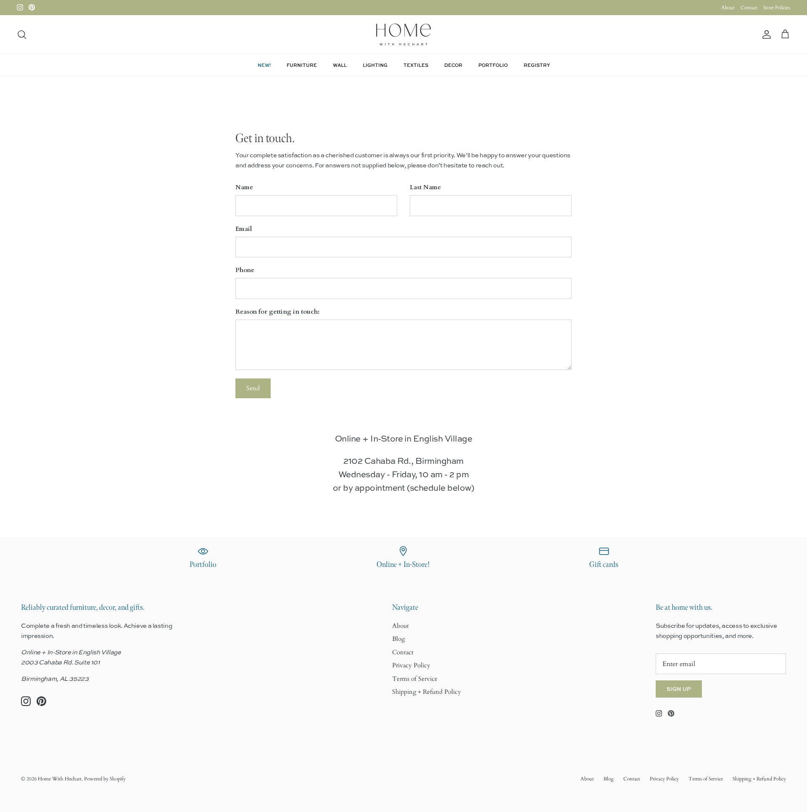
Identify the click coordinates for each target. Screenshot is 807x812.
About (728, 7)
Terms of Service (415, 678)
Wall (340, 65)
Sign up (679, 689)
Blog (398, 639)
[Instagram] (20, 7)
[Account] (765, 34)
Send (253, 388)
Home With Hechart (60, 778)
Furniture (302, 65)
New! (264, 65)
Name (244, 187)
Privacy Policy (411, 665)
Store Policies (776, 7)
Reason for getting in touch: (277, 311)
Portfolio (493, 65)
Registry (537, 65)
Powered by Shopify (105, 778)
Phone (244, 270)
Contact (749, 7)
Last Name (425, 187)
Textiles (416, 65)
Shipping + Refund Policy (426, 692)
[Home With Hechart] (403, 34)
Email (243, 229)
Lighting (375, 65)
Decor (453, 65)
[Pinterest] (32, 7)
